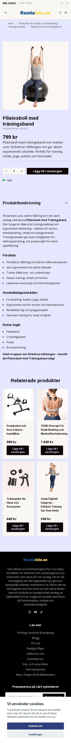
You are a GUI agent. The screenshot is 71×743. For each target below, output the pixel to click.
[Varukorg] (65, 12)
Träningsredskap (16, 26)
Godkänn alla (35, 726)
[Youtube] (35, 612)
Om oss (35, 643)
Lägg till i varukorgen (18, 450)
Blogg (35, 638)
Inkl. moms (9, 2)
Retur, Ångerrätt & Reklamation (35, 674)
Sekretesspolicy (35, 669)
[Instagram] (29, 612)
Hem (10, 23)
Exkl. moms (26, 2)
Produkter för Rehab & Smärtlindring (38, 23)
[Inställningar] (61, 3)
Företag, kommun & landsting (35, 632)
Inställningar (35, 734)
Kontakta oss (35, 659)
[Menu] (6, 12)
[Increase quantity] (21, 171)
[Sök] (60, 12)
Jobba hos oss (35, 653)
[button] (63, 77)
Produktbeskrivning (22, 203)
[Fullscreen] (35, 75)
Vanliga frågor (36, 648)
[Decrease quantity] (6, 171)
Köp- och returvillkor (35, 664)
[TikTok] (41, 612)
